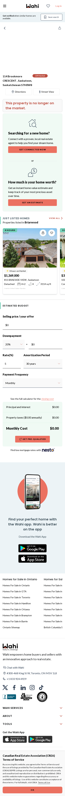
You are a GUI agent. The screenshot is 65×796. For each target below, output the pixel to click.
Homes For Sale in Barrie (15, 621)
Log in (59, 5)
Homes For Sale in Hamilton (17, 603)
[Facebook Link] (14, 687)
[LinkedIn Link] (23, 687)
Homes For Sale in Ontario (16, 585)
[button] (32, 667)
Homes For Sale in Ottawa (16, 609)
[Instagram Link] (32, 687)
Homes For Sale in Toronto (16, 597)
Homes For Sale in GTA (14, 591)
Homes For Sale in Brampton (17, 615)
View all (54, 218)
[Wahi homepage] (32, 6)
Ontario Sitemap (11, 627)
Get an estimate (32, 202)
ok (32, 790)
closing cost (47, 398)
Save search (53, 17)
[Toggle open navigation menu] (4, 6)
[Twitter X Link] (5, 687)
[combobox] (5, 344)
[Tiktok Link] (41, 687)
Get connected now (32, 149)
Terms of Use (44, 782)
